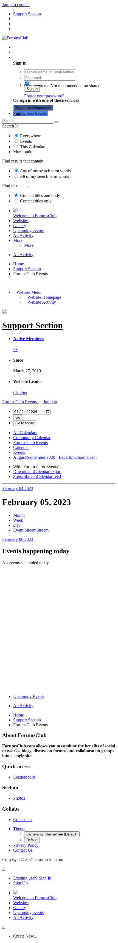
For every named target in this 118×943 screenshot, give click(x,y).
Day (17, 525)
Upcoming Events (28, 696)
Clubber (20, 392)
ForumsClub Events (20, 401)
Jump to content (16, 4)
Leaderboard (24, 777)
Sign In (32, 89)
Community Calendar (31, 437)
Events (26, 141)
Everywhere (30, 136)
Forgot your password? (44, 96)
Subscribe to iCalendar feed (37, 476)
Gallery (19, 225)
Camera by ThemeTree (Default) (51, 834)
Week (18, 520)
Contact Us (23, 850)
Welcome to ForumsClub (35, 215)
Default (32, 840)
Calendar (21, 447)
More (18, 240)
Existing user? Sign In (33, 57)
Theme (19, 828)
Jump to (50, 401)
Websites (21, 220)
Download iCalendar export (37, 471)
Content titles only (36, 201)
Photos (19, 798)
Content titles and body (40, 195)
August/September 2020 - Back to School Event (55, 457)
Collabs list (22, 819)
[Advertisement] (59, 631)
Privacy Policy (25, 845)
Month (19, 515)
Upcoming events (28, 230)
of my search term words (45, 171)
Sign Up (20, 113)
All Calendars (25, 432)
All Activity (23, 235)
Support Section (32, 325)
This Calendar (32, 146)
